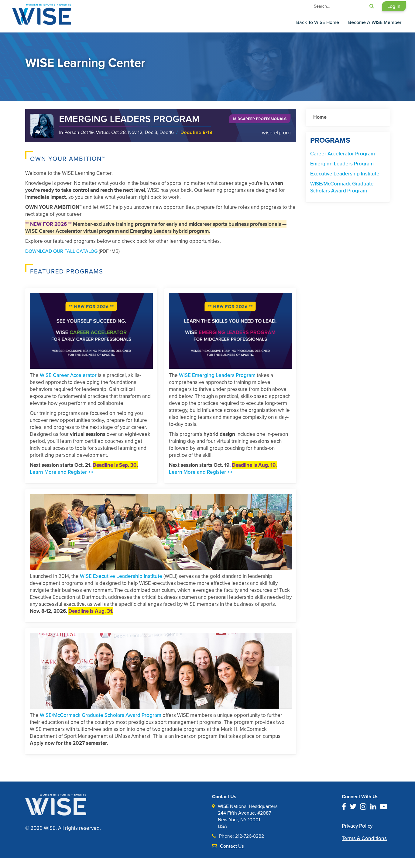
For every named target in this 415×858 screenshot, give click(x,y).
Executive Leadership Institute (344, 173)
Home (320, 117)
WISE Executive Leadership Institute (121, 576)
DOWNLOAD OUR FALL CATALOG (61, 251)
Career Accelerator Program (342, 153)
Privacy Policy (357, 825)
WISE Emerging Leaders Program (217, 375)
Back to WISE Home (317, 22)
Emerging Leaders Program (342, 163)
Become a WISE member (374, 22)
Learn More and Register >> (62, 472)
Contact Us (232, 846)
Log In (393, 6)
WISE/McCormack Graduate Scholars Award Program (100, 715)
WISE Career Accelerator (68, 375)
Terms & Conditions (364, 838)
